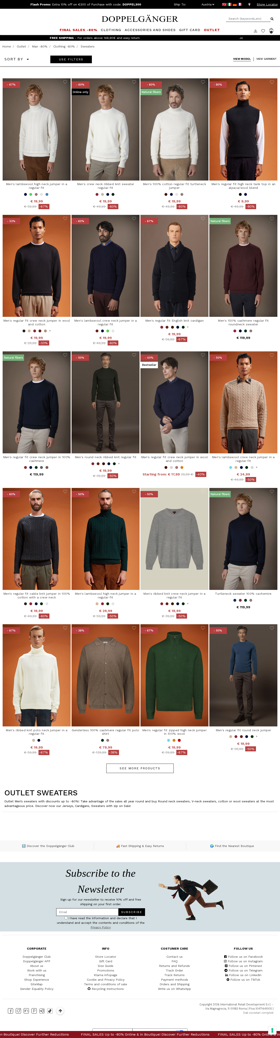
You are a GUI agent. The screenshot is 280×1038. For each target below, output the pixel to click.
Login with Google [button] (98, 545)
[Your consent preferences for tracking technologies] (272, 1030)
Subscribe (120, 503)
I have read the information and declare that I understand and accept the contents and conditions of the (98, 516)
